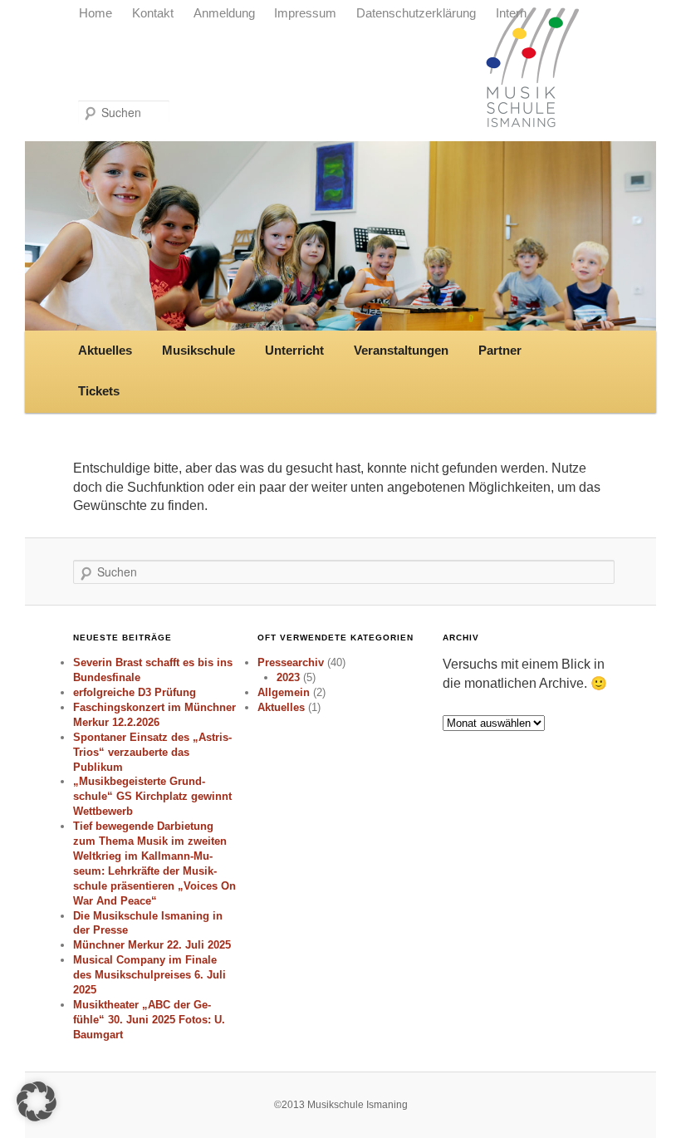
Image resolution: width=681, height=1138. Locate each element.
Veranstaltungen (401, 350)
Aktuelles (105, 350)
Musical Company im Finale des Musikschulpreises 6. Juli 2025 (149, 975)
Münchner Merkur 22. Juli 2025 (152, 945)
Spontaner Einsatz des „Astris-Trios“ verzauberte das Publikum (152, 752)
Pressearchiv (290, 662)
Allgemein (283, 692)
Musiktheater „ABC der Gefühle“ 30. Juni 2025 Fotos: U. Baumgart (149, 1019)
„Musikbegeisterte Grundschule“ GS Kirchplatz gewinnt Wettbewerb (152, 796)
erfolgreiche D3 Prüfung (134, 692)
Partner (500, 350)
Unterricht (294, 350)
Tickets (99, 391)
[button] (36, 1101)
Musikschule (198, 350)
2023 (288, 677)
